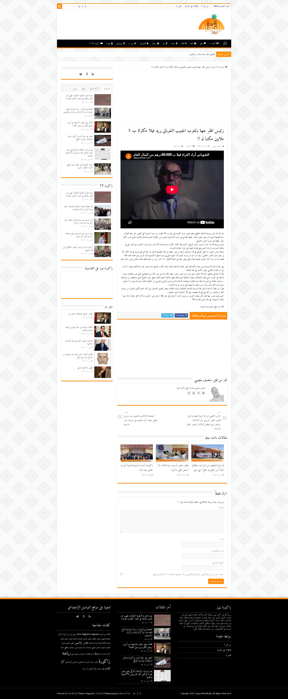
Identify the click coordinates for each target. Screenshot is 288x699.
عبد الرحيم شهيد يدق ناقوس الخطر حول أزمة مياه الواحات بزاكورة (78, 221)
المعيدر (103, 647)
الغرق (66, 639)
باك (84, 647)
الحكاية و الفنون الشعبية (89, 639)
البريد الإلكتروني (217, 551)
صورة (108, 43)
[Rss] (85, 7)
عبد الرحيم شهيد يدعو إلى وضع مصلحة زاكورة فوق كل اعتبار (79, 235)
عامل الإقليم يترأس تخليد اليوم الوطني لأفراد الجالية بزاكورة (80, 166)
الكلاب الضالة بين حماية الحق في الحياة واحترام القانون (79, 328)
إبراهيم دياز (73, 634)
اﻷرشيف (214, 67)
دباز (101, 654)
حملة (104, 654)
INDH (79, 634)
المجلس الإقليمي (81, 643)
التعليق (221, 508)
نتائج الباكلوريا (92, 668)
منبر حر (131, 43)
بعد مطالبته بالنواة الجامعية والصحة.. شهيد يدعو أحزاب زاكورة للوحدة (78, 208)
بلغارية (80, 647)
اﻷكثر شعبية (94, 89)
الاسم (221, 539)
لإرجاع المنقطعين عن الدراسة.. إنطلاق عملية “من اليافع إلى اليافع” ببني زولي (208, 467)
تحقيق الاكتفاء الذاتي (85, 368)
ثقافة (182, 43)
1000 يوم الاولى (105, 634)
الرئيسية (225, 43)
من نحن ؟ (205, 6)
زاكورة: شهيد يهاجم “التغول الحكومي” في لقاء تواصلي (78, 248)
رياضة (154, 43)
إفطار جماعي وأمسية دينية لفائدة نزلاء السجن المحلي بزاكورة (172, 467)
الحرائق (99, 639)
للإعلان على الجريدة (191, 6)
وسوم (75, 89)
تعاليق (83, 89)
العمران (70, 639)
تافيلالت (71, 647)
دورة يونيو (82, 654)
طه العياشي (82, 662)
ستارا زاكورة (90, 662)
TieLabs (99, 693)
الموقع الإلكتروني (218, 563)
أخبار (214, 43)
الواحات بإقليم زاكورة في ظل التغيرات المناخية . (79, 342)
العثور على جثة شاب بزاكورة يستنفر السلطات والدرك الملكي (187, 54)
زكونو (96, 662)
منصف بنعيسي (216, 146)
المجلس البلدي (70, 643)
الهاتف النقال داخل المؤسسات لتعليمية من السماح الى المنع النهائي (78, 355)
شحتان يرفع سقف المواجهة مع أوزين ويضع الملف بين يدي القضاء (80, 124)
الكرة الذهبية (102, 643)
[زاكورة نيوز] (212, 24)
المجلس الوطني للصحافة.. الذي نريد (80, 314)
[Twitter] (79, 7)
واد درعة (85, 668)
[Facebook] (83, 7)
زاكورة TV (95, 43)
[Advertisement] (172, 96)
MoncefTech (124, 693)
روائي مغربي (75, 654)
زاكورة (104, 661)
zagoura (95, 634)
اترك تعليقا (177, 146)
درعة (97, 653)
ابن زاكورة (66, 634)
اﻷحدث (107, 89)
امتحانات (88, 647)
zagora (86, 634)
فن (163, 43)
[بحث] (59, 6)
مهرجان (100, 668)
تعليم (201, 43)
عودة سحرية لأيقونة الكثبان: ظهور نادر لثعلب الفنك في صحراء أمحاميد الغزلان (79, 97)
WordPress (72, 693)
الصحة (75, 639)
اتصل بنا (179, 6)
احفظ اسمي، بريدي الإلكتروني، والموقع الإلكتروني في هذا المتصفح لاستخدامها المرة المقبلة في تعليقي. (188, 574)
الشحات (80, 639)
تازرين (76, 647)
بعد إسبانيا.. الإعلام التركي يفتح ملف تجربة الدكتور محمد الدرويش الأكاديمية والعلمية (79, 153)
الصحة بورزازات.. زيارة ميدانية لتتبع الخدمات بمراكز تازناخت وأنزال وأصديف (78, 110)
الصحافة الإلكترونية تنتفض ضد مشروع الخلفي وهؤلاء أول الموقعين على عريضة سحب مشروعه (141, 419)
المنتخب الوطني (96, 647)
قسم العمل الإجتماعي (72, 662)
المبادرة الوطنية (93, 643)
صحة (191, 43)
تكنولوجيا (143, 43)
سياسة (173, 43)
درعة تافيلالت (90, 654)
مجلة (103, 668)
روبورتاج (119, 43)
